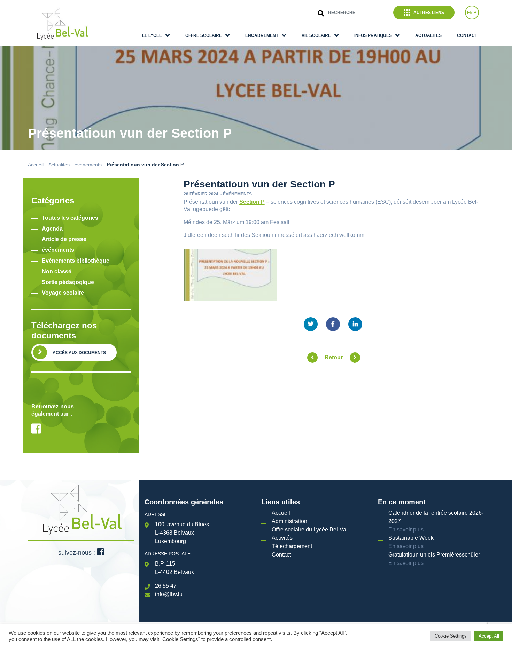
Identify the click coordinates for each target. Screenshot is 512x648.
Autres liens (428, 12)
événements (88, 164)
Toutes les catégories (70, 218)
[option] (81, 386)
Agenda (52, 229)
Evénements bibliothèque (75, 261)
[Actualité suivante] (355, 357)
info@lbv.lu (169, 594)
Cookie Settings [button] (451, 636)
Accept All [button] (489, 636)
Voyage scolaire (63, 293)
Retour (334, 357)
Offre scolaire (203, 35)
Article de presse (64, 239)
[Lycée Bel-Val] (61, 24)
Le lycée (152, 35)
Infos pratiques (373, 35)
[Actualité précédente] (312, 357)
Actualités (428, 35)
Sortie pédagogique (68, 282)
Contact (467, 35)
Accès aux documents (79, 352)
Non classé (56, 271)
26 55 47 (166, 586)
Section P (252, 202)
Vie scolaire (316, 35)
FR (470, 12)
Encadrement (261, 35)
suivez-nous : (77, 552)
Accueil (36, 164)
